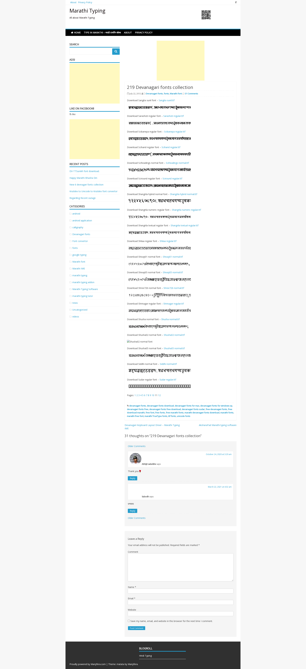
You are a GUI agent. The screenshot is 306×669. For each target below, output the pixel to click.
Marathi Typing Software (85, 289)
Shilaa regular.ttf (168, 241)
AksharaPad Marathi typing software (218, 425)
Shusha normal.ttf (170, 319)
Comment (133, 551)
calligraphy (77, 227)
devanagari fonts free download (165, 409)
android (76, 213)
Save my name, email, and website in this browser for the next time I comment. (172, 621)
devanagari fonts (137, 405)
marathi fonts (226, 412)
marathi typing (79, 275)
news (75, 302)
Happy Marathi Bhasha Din (83, 177)
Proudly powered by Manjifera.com (87, 664)
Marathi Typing (87, 10)
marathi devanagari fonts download (202, 412)
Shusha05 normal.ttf (174, 348)
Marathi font (176, 93)
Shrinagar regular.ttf (173, 303)
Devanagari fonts (154, 93)
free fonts (160, 412)
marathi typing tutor (82, 295)
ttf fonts (172, 416)
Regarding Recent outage (82, 197)
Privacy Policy (85, 2)
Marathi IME (78, 268)
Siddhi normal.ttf (168, 363)
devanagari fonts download (160, 405)
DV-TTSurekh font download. (84, 171)
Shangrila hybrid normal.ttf (183, 194)
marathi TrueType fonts (156, 416)
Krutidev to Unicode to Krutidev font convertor (93, 191)
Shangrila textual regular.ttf (184, 225)
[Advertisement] (180, 61)
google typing (79, 254)
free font (150, 412)
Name (132, 587)
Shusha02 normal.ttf (174, 334)
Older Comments (137, 446)
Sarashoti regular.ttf (173, 115)
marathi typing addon (83, 282)
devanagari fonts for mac (187, 405)
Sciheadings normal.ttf (177, 162)
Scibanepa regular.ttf (174, 131)
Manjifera (133, 664)
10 (153, 395)
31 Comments (191, 93)
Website (132, 609)
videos (75, 316)
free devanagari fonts (216, 409)
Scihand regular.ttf (171, 147)
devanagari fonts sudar (193, 409)
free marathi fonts (175, 412)
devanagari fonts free (137, 409)
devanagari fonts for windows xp (216, 405)
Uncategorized (79, 309)
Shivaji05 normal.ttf (173, 272)
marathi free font (135, 416)
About (73, 2)
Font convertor (80, 241)
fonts (166, 93)
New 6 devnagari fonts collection (86, 184)
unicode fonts (183, 416)
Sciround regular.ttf (172, 178)
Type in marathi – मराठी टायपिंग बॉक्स (102, 32)
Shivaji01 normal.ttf (173, 256)
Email (131, 598)
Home (77, 32)
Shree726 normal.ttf (174, 287)
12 (159, 395)
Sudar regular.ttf (168, 379)
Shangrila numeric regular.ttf (186, 209)
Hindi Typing (145, 655)
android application (82, 220)
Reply (132, 478)
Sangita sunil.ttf (167, 100)
